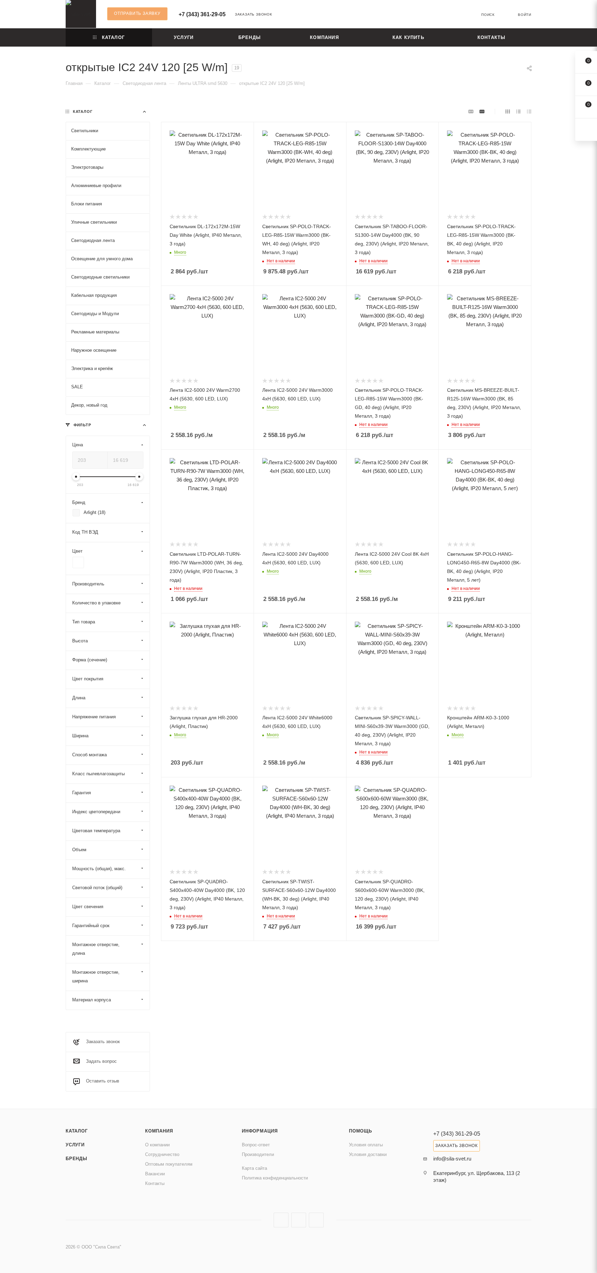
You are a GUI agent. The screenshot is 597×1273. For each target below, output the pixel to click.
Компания (159, 1131)
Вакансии (155, 1173)
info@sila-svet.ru (452, 1159)
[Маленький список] (471, 111)
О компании (157, 1144)
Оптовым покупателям (168, 1164)
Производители (258, 1154)
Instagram (281, 1220)
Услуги (75, 1144)
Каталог (77, 1131)
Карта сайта (254, 1168)
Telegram (298, 1220)
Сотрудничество (162, 1154)
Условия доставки (368, 1154)
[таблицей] (529, 111)
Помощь (360, 1131)
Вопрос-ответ (256, 1144)
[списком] (518, 111)
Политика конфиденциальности (275, 1177)
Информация (260, 1131)
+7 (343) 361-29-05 (202, 14)
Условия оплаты (366, 1144)
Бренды (76, 1158)
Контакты (154, 1183)
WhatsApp (316, 1220)
